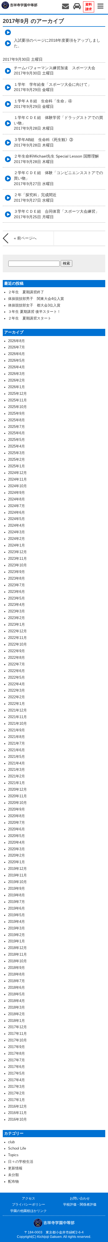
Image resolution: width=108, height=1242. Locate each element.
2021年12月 (17, 710)
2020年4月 (16, 842)
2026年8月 (16, 341)
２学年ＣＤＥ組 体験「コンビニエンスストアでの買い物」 (58, 178)
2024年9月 (16, 493)
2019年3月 (16, 928)
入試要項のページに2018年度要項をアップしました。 (57, 43)
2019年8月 (16, 895)
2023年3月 (16, 611)
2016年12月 (17, 1106)
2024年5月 (16, 519)
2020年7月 (16, 823)
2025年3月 (16, 453)
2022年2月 (16, 697)
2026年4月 (16, 367)
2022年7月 (16, 664)
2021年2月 (16, 776)
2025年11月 (17, 400)
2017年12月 (17, 1027)
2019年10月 (17, 882)
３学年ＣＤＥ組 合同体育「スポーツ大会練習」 (56, 214)
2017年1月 (16, 1100)
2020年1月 (16, 862)
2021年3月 (16, 770)
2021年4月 (16, 763)
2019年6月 (16, 908)
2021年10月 (17, 724)
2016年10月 (17, 1119)
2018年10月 (17, 961)
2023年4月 (16, 605)
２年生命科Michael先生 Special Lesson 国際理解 (58, 159)
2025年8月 (16, 420)
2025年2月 (16, 460)
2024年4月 (16, 525)
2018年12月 (17, 948)
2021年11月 (17, 717)
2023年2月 (16, 618)
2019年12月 (17, 869)
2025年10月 (17, 407)
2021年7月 (16, 743)
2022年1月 (16, 704)
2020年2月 (16, 855)
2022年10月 (17, 644)
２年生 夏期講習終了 (26, 292)
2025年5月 (16, 440)
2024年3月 (16, 532)
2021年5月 (16, 757)
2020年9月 (16, 809)
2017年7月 (16, 1060)
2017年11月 (17, 1034)
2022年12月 (17, 631)
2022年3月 (16, 690)
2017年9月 (16, 1047)
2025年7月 (16, 427)
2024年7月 (16, 506)
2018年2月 (16, 1014)
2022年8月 (16, 658)
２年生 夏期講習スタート (29, 318)
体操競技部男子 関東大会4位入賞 (36, 299)
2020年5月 (16, 836)
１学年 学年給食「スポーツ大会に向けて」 (52, 87)
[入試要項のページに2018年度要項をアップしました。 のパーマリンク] (54, 32)
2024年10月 (17, 486)
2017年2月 (16, 1093)
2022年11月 (17, 638)
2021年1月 (16, 783)
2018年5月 (16, 994)
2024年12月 (17, 473)
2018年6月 (16, 988)
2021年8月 (16, 737)
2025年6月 (16, 433)
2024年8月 (16, 499)
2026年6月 (16, 354)
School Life (17, 1148)
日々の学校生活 (20, 1162)
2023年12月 (17, 552)
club (11, 1142)
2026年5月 (16, 361)
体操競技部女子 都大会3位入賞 (34, 305)
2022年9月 (16, 651)
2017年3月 (16, 1087)
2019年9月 (16, 889)
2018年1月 (16, 1021)
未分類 (13, 1175)
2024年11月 (17, 479)
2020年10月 (17, 803)
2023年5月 (16, 598)
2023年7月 (16, 585)
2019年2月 (16, 935)
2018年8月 (16, 974)
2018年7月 (16, 981)
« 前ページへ (25, 238)
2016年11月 (17, 1113)
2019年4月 (16, 922)
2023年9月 (16, 572)
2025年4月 (16, 446)
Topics (13, 1155)
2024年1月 (16, 545)
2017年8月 (16, 1054)
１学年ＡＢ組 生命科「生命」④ (43, 104)
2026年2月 (16, 380)
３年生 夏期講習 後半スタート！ (34, 312)
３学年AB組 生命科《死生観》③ (43, 142)
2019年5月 (16, 915)
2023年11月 (17, 559)
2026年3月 (16, 374)
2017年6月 (16, 1067)
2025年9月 (16, 413)
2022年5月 (16, 677)
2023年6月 (16, 592)
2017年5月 (16, 1073)
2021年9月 (16, 730)
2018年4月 (16, 1001)
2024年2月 (16, 539)
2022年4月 (16, 684)
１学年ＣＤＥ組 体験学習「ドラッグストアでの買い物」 (58, 122)
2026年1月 (16, 387)
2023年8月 (16, 578)
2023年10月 (17, 565)
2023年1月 (16, 625)
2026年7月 (16, 347)
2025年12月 (17, 394)
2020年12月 (17, 789)
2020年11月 (17, 796)
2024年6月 (16, 513)
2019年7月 (16, 902)
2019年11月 (17, 875)
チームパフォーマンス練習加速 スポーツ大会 (54, 71)
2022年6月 (16, 671)
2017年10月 (17, 1040)
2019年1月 (16, 941)
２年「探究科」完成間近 (35, 197)
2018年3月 (16, 1007)
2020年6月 (16, 829)
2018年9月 (16, 968)
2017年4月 (16, 1080)
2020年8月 (16, 816)
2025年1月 (16, 466)
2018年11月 (17, 954)
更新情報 (15, 1168)
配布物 (13, 1182)
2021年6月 (16, 750)
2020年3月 (16, 849)
